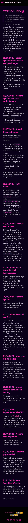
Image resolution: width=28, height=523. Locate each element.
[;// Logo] (2, 2)
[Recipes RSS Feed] (14, 515)
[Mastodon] (20, 520)
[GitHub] (8, 520)
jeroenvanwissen (13, 2)
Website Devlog (9, 512)
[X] (14, 520)
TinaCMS (16, 416)
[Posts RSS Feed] (19, 513)
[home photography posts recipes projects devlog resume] (25, 2)
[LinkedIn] (11, 520)
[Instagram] (17, 520)
